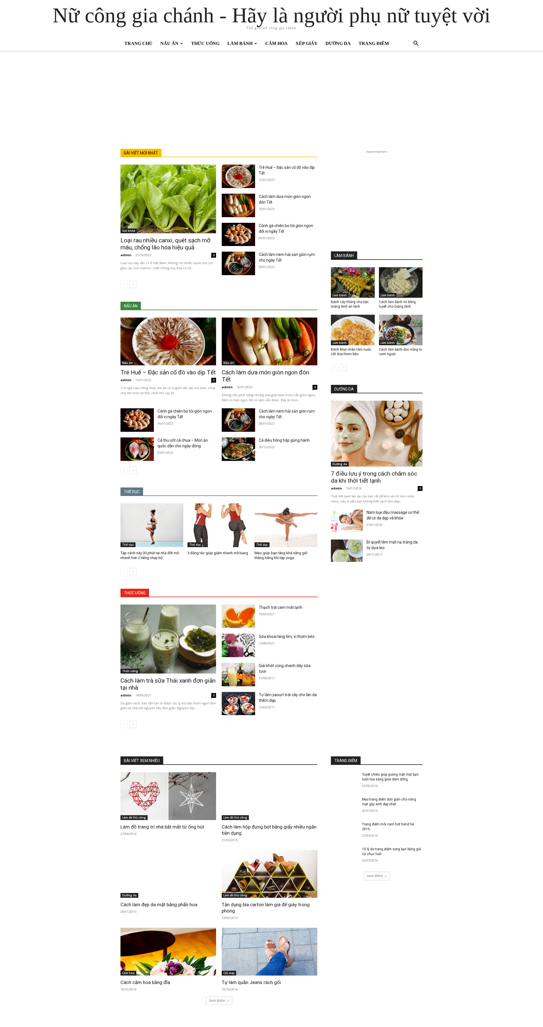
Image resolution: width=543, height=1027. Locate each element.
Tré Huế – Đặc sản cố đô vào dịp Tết (168, 372)
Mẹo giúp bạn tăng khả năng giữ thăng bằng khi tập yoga (281, 555)
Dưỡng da (338, 43)
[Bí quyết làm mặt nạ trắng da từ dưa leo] (347, 550)
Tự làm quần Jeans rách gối (251, 982)
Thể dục (128, 545)
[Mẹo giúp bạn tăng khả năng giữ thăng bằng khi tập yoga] (286, 525)
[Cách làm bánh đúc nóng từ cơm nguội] (401, 330)
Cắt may (228, 973)
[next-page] (133, 284)
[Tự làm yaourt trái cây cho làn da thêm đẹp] (238, 703)
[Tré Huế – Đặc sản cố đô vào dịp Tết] (238, 176)
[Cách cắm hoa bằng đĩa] (168, 952)
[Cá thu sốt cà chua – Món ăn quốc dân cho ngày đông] (137, 449)
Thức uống (205, 43)
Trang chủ (138, 43)
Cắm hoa (276, 43)
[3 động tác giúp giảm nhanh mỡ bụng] (219, 525)
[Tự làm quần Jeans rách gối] (269, 952)
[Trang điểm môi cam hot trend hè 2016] (344, 831)
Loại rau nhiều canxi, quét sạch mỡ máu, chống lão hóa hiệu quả (165, 244)
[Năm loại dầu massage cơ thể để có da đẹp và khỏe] (347, 521)
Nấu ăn (169, 43)
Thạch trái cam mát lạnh (280, 607)
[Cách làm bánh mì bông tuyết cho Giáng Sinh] (401, 282)
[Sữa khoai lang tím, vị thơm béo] (238, 645)
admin (126, 255)
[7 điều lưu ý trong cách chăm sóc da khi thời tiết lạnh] (377, 434)
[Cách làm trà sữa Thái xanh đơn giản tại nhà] (168, 639)
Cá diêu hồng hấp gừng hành (284, 440)
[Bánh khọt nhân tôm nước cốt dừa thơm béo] (353, 330)
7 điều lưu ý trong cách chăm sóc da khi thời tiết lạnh (374, 477)
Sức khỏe (128, 231)
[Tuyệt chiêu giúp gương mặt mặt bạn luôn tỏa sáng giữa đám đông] (344, 781)
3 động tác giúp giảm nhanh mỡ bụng (218, 553)
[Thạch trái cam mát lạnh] (238, 616)
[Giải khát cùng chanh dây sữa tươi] (238, 674)
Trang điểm (374, 43)
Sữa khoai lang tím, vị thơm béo (286, 636)
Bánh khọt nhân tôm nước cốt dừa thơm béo (351, 352)
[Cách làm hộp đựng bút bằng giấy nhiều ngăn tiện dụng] (269, 796)
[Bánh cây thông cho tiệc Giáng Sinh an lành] (353, 282)
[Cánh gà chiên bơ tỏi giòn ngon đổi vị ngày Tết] (238, 234)
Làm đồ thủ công (134, 817)
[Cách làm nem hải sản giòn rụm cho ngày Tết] (238, 263)
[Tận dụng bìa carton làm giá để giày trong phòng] (269, 874)
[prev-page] (124, 284)
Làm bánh (240, 43)
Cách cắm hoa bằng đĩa (145, 982)
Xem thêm (217, 1000)
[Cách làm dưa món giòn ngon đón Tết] (238, 205)
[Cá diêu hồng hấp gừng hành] (238, 449)
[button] (416, 44)
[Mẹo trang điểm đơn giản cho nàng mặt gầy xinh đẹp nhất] (344, 806)
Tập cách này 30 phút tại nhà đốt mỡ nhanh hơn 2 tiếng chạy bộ (149, 555)
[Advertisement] (271, 106)
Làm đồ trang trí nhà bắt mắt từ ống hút (162, 827)
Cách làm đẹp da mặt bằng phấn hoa (158, 904)
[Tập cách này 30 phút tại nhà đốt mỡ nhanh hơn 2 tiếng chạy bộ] (151, 525)
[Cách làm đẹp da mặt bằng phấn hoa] (168, 874)
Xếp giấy (307, 43)
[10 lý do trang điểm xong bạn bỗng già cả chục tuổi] (344, 856)
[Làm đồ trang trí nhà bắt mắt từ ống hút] (168, 796)
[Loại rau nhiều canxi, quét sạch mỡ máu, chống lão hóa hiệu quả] (168, 199)
